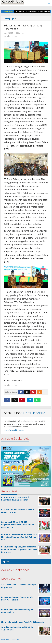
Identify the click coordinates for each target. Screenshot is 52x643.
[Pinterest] (33, 392)
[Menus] (49, 3)
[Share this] (7, 400)
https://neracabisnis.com (14, 430)
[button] (26, 466)
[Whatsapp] (37, 400)
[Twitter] (27, 392)
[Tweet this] (14, 400)
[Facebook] (21, 392)
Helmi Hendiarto (34, 413)
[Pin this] (22, 400)
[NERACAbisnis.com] (12, 2)
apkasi (6, 561)
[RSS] (39, 392)
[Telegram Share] (30, 400)
